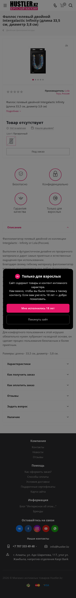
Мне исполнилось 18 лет (38, 308)
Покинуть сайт (38, 319)
